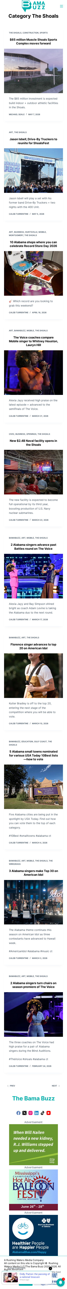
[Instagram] (30, 1113)
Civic (11, 434)
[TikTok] (42, 1113)
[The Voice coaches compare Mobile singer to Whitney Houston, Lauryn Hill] (33, 372)
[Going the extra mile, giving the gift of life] (33, 1144)
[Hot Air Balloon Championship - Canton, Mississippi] (33, 1189)
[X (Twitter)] (24, 1113)
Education (27, 741)
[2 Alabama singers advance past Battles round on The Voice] (33, 576)
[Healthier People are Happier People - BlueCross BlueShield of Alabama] (33, 1235)
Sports (44, 32)
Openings (31, 434)
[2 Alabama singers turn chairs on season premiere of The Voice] (33, 1014)
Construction (31, 32)
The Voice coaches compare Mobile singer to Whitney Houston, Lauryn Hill (33, 341)
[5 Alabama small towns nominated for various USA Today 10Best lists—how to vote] (33, 787)
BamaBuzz (20, 330)
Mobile (42, 232)
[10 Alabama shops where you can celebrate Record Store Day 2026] (33, 273)
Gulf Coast (40, 741)
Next (54, 1085)
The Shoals (15, 32)
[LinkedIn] (36, 1113)
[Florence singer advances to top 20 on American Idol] (33, 675)
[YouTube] (49, 1113)
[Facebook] (18, 1113)
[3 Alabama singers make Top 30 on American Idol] (33, 902)
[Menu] (61, 6)
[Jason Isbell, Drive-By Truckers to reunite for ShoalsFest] (33, 170)
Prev (12, 1085)
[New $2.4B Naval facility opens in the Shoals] (33, 472)
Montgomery (16, 235)
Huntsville (31, 232)
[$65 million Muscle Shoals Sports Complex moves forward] (33, 71)
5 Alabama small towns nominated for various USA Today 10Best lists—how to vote (33, 755)
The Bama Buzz (33, 1098)
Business (19, 232)
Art (11, 132)
